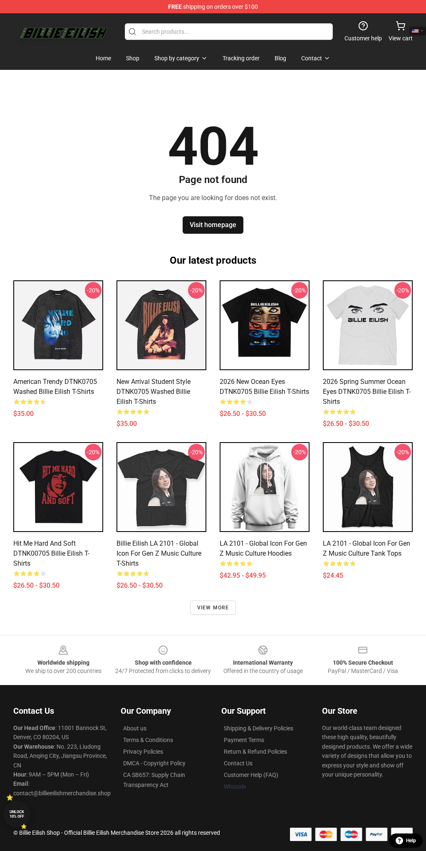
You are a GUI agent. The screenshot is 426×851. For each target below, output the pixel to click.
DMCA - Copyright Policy (154, 763)
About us (134, 728)
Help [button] (411, 841)
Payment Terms (244, 740)
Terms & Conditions (148, 740)
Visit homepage (213, 225)
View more (213, 608)
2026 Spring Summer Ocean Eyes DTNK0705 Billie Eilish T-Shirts (367, 392)
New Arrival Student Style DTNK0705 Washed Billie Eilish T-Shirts (153, 392)
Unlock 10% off (17, 814)
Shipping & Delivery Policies (258, 728)
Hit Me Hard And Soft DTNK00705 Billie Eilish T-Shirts (51, 553)
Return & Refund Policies (255, 751)
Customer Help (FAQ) (251, 775)
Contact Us (238, 763)
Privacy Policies (143, 751)
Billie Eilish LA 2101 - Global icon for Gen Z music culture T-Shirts (158, 553)
